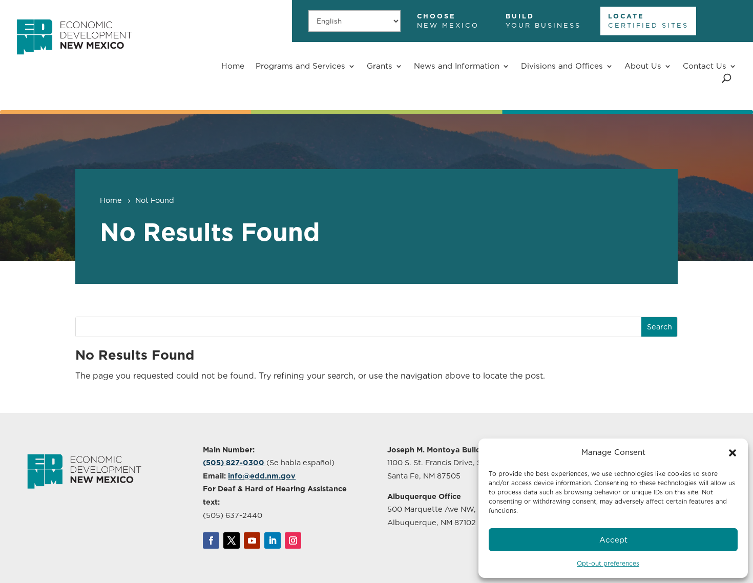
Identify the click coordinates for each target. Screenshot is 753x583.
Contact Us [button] (704, 66)
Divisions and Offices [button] (562, 66)
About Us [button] (642, 66)
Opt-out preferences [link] (608, 563)
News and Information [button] (456, 66)
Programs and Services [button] (300, 66)
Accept (613, 540)
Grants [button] (379, 66)
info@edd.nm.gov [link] (262, 475)
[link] (74, 60)
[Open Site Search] (726, 78)
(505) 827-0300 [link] (233, 462)
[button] (732, 453)
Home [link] (232, 66)
